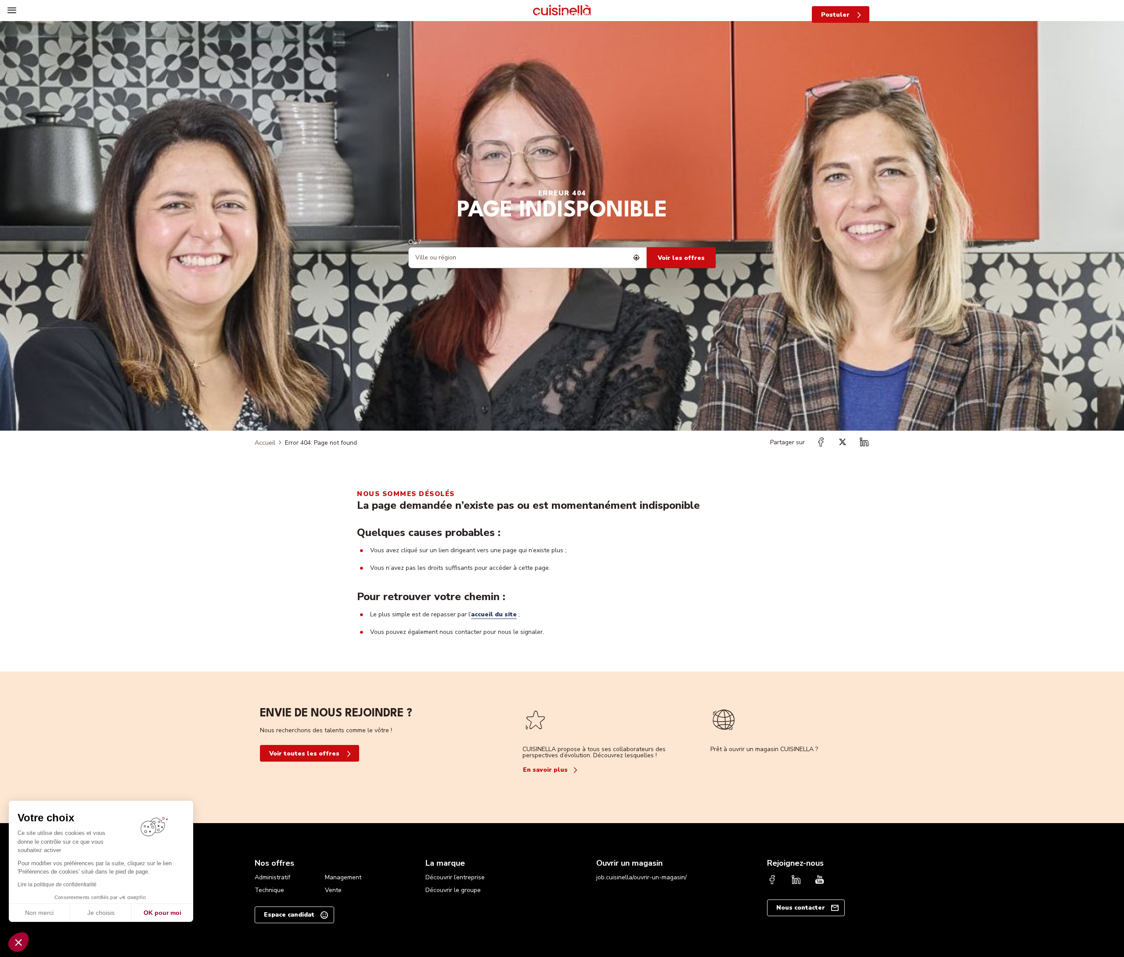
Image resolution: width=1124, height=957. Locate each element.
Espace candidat (289, 914)
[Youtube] (819, 881)
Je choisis (101, 912)
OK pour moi (162, 912)
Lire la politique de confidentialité (57, 884)
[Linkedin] (796, 881)
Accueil (265, 443)
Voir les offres (681, 258)
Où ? (414, 242)
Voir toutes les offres (304, 753)
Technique (269, 890)
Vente (333, 890)
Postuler (835, 15)
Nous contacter (800, 907)
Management (343, 877)
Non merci (39, 912)
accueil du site (494, 614)
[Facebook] (772, 881)
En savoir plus (545, 770)
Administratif (272, 877)
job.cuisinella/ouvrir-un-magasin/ (641, 877)
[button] (18, 942)
